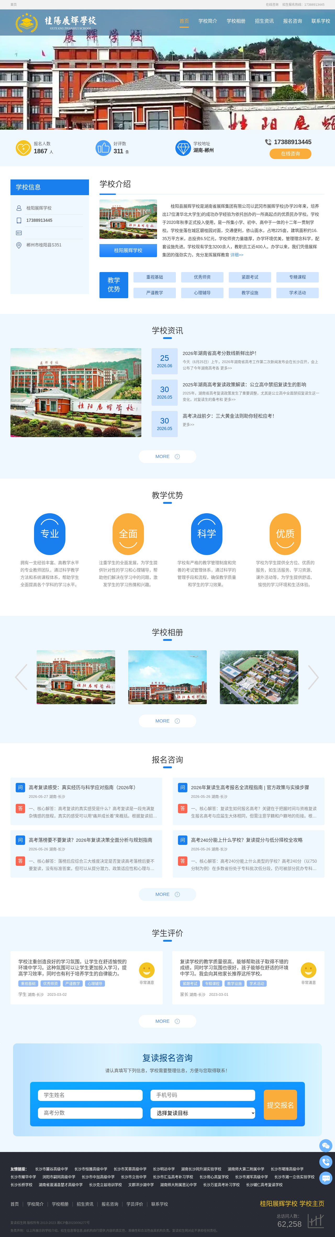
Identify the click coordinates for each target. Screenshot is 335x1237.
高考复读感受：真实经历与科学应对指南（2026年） (83, 787)
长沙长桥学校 (21, 1185)
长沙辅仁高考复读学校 (264, 1185)
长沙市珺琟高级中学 (287, 1169)
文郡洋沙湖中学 (141, 1185)
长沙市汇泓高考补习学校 (173, 1177)
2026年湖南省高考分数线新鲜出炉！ (221, 353)
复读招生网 (18, 1223)
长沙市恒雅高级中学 (90, 1169)
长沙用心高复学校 (214, 1177)
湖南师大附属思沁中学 (178, 1185)
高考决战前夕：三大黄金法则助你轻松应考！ (230, 416)
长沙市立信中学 (134, 1177)
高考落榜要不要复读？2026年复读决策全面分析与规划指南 (90, 840)
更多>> (225, 368)
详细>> (236, 255)
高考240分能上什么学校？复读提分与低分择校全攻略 (247, 840)
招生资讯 (264, 21)
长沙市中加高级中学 (98, 1177)
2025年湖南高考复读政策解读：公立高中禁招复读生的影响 (244, 384)
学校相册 (236, 21)
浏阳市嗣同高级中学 (58, 1177)
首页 (184, 21)
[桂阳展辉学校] (128, 219)
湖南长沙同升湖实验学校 (201, 1169)
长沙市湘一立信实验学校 (294, 1177)
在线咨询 (272, 5)
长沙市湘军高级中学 (251, 1177)
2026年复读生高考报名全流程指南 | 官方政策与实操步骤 (250, 787)
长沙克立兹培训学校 (105, 1185)
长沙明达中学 (164, 1169)
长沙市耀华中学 (23, 1177)
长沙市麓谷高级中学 (51, 1169)
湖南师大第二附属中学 (246, 1169)
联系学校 (320, 21)
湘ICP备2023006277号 (73, 1223)
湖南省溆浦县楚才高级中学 (61, 1185)
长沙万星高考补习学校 (221, 1185)
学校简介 (207, 21)
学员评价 (134, 1204)
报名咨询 (292, 21)
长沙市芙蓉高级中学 (130, 1169)
